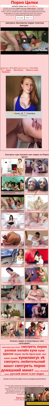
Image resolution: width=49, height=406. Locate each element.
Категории (20, 17)
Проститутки (18, 70)
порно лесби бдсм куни (27, 354)
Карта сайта (21, 398)
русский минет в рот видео (27, 373)
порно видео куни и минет (11, 347)
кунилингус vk (32, 358)
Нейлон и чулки (32, 70)
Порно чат (29, 17)
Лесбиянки (6, 72)
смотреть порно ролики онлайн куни (26, 348)
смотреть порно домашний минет (23, 368)
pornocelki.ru (32, 6)
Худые (8, 70)
